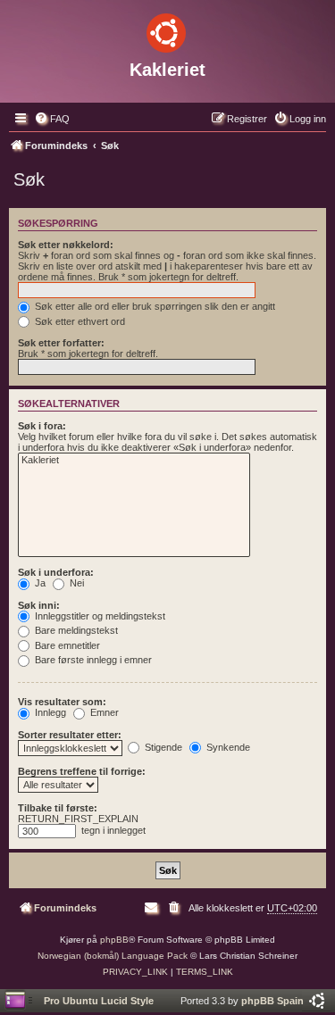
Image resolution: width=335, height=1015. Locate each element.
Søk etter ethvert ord (78, 321)
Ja (39, 583)
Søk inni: (39, 605)
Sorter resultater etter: (69, 734)
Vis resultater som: (62, 701)
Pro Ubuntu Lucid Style (99, 1000)
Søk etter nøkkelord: (65, 244)
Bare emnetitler (66, 645)
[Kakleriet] (134, 460)
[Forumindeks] (167, 29)
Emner (103, 712)
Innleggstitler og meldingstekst (98, 616)
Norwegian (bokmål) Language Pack (113, 956)
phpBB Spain (272, 1000)
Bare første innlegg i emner (92, 659)
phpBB (114, 939)
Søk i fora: (42, 425)
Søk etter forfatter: (61, 342)
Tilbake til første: (57, 808)
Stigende (162, 747)
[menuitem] (52, 118)
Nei (75, 583)
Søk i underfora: (56, 572)
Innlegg (49, 712)
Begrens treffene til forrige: (82, 771)
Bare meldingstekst (75, 630)
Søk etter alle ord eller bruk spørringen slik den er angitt (153, 306)
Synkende (227, 747)
